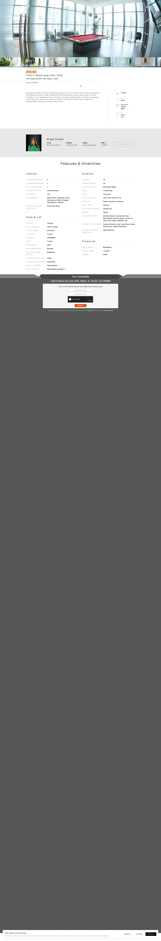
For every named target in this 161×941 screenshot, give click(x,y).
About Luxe (47, 6)
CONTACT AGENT (123, 144)
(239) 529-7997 (71, 145)
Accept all (151, 934)
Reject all (127, 934)
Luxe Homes (58, 6)
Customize (139, 934)
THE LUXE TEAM (70, 6)
